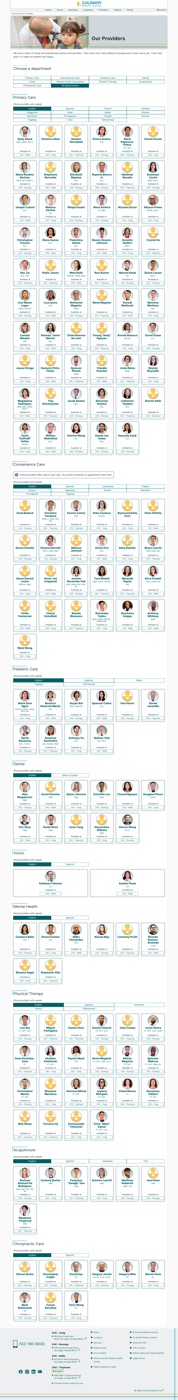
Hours (60, 10)
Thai (145, 1161)
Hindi (70, 112)
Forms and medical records (145, 1332)
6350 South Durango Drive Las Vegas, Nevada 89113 (66, 1349)
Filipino (145, 486)
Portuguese (70, 116)
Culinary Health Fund (151, 1390)
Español (162, 10)
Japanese (70, 490)
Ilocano (32, 490)
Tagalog (32, 120)
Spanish (70, 108)
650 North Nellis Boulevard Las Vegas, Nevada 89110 (66, 1360)
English (32, 108)
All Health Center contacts (145, 1337)
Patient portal (100, 1348)
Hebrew (145, 108)
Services (73, 10)
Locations (88, 10)
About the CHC (140, 1342)
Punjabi (108, 116)
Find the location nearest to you (68, 1383)
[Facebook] (21, 1372)
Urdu (70, 120)
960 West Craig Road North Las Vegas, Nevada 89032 (68, 1337)
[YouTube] (40, 1372)
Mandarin (32, 116)
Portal (130, 10)
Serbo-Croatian (70, 775)
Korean (145, 112)
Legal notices (139, 1358)
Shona (38, 1008)
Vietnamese (108, 120)
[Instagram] (27, 1372)
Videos (117, 10)
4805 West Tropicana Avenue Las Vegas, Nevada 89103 (67, 1376)
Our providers (100, 1353)
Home (48, 10)
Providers (103, 10)
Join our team (139, 1348)
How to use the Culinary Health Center (108, 1360)
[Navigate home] (89, 4)
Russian (146, 116)
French (107, 108)
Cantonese (107, 486)
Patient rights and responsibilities (148, 1353)
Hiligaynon (32, 112)
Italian (108, 112)
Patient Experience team (105, 1367)
